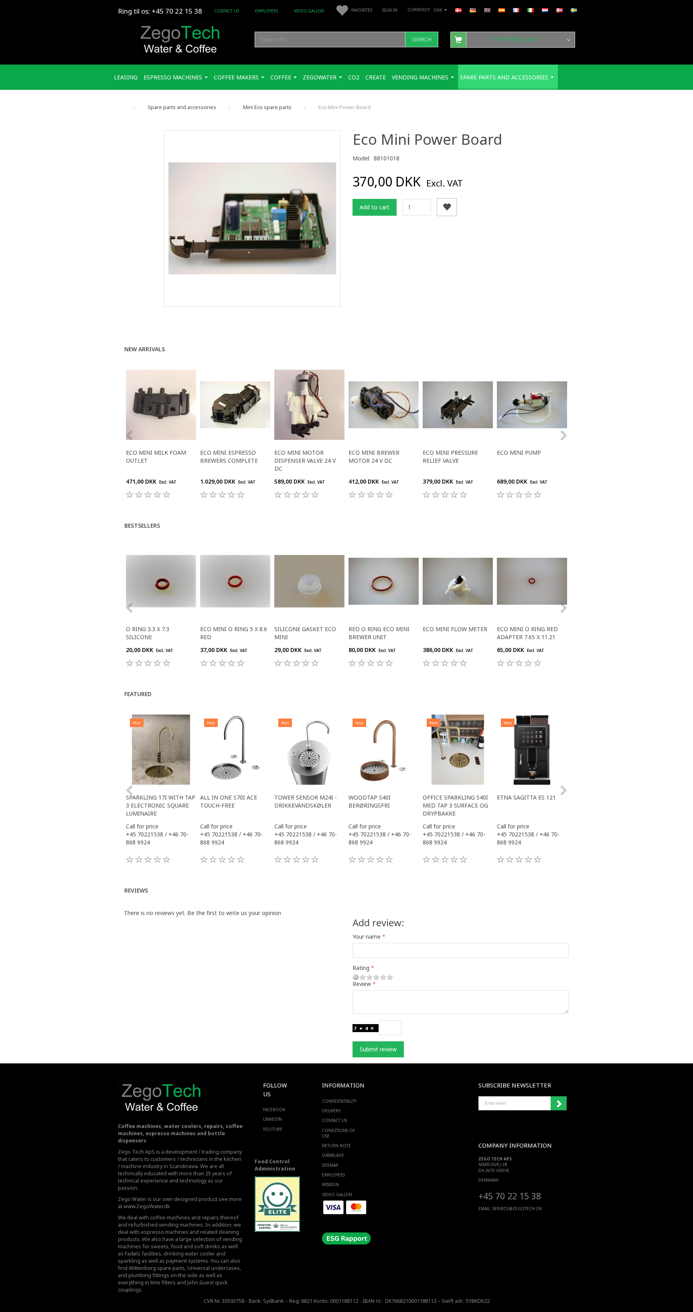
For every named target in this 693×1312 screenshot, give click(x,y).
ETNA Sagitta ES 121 (526, 797)
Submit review (378, 1049)
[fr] (516, 9)
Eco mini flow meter (455, 629)
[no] (559, 9)
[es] (501, 9)
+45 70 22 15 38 (509, 1196)
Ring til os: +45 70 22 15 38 (160, 11)
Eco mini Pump (519, 452)
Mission (330, 1184)
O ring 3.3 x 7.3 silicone (147, 633)
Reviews (136, 890)
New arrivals (144, 349)
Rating (361, 968)
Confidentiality (339, 1101)
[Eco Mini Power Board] (252, 218)
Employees (266, 11)
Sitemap (330, 1165)
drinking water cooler (189, 1253)
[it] (530, 9)
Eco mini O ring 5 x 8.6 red (233, 633)
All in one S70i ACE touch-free (228, 801)
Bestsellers (142, 525)
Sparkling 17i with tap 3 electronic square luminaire (160, 805)
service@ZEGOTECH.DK (517, 1208)
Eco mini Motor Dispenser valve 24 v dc (305, 460)
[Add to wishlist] (447, 207)
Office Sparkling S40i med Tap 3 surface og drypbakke (455, 805)
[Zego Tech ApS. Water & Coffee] (180, 38)
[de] (473, 9)
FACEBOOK (274, 1109)
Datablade (333, 1155)
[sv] (574, 9)
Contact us (226, 11)
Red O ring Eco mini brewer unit (379, 633)
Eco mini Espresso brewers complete (229, 456)
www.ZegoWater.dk (147, 1206)
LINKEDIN (272, 1119)
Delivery (331, 1111)
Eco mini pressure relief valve (450, 456)
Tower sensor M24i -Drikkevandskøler (305, 801)
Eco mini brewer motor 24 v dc (374, 456)
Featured (138, 694)
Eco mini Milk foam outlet (156, 456)
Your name (367, 936)
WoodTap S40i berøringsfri (370, 801)
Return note (336, 1145)
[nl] (545, 9)
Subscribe (559, 1103)
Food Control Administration (275, 1165)
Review (362, 984)
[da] (458, 9)
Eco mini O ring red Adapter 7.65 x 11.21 (527, 633)
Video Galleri (309, 11)
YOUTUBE (272, 1129)
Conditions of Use (338, 1133)
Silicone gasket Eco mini (305, 633)
